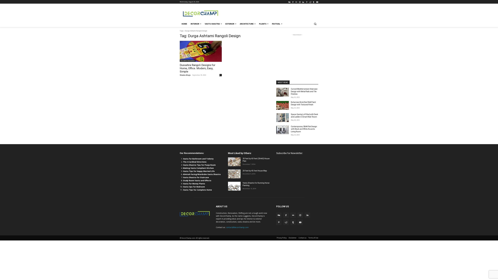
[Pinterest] (307, 2)
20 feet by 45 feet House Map (255, 171)
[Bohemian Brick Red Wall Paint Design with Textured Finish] (282, 105)
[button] (315, 24)
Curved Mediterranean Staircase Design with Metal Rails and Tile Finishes (304, 91)
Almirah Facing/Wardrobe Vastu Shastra (202, 174)
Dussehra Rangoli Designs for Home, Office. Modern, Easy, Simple (197, 68)
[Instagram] (300, 2)
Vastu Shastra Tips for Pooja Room (199, 165)
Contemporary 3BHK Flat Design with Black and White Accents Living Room (304, 129)
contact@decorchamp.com (237, 227)
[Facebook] (293, 2)
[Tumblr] (314, 2)
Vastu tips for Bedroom (194, 187)
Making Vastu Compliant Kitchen (198, 168)
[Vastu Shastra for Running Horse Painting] (234, 186)
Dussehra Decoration (188, 61)
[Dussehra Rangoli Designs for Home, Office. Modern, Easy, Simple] (201, 51)
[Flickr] (296, 2)
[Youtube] (317, 2)
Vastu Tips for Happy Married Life (199, 171)
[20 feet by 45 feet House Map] (234, 174)
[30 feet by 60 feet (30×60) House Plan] (234, 161)
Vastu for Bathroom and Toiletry (198, 159)
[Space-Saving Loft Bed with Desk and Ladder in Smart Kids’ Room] (282, 117)
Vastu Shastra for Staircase (196, 177)
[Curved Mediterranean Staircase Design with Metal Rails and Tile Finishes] (282, 92)
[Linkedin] (303, 2)
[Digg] (289, 2)
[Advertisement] (268, 13)
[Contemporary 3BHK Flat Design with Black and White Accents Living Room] (282, 129)
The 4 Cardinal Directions (194, 162)
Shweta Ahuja (185, 75)
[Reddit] (310, 2)
